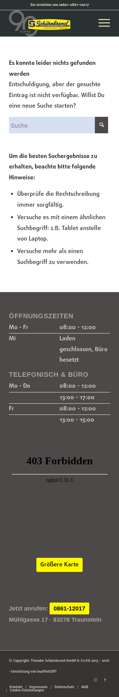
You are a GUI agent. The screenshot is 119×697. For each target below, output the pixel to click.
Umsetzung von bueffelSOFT (34, 671)
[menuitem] (16, 687)
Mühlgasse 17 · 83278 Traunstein (55, 619)
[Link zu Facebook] (105, 680)
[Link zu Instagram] (95, 680)
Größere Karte (59, 564)
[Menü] (101, 23)
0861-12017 (69, 608)
